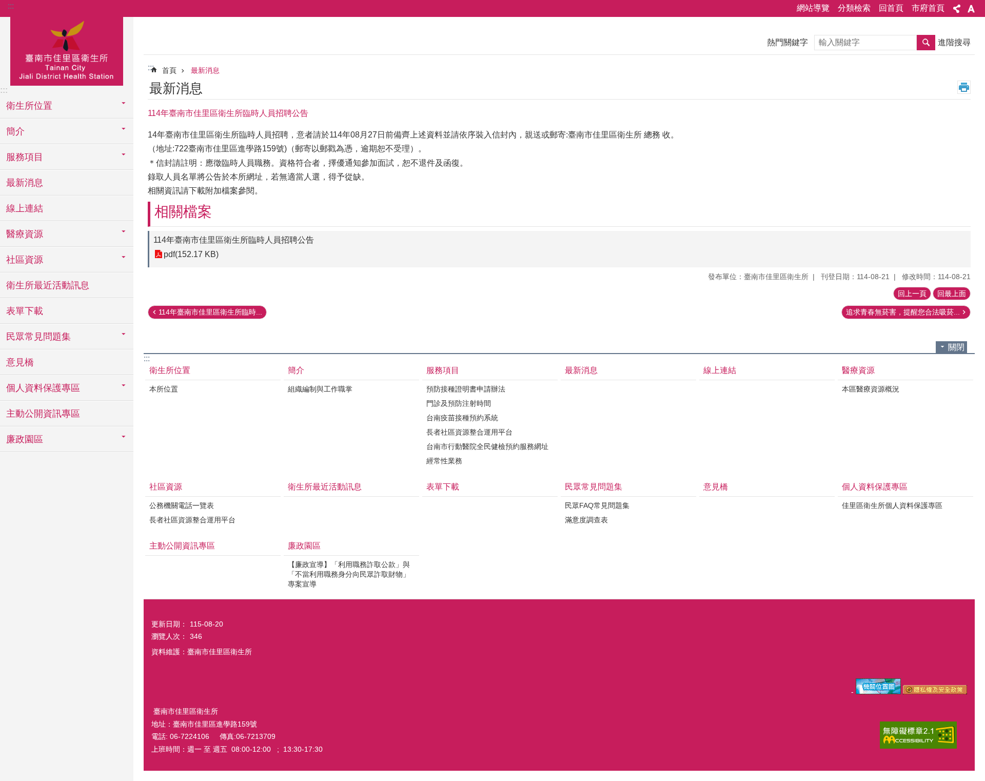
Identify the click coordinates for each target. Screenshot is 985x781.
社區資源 (165, 486)
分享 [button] (957, 9)
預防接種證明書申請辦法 (465, 389)
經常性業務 (444, 461)
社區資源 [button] (24, 260)
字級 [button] (971, 9)
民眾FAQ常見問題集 (597, 505)
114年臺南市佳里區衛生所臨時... (210, 312)
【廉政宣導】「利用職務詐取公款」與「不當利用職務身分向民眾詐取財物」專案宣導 (349, 574)
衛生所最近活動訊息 (47, 285)
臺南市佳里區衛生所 (66, 50)
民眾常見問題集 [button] (38, 336)
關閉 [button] (956, 347)
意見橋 (20, 362)
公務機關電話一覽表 (181, 505)
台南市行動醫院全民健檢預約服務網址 (487, 446)
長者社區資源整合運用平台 (469, 432)
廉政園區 (304, 545)
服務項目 (442, 370)
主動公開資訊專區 (43, 413)
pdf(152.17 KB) (191, 254)
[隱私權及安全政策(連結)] (935, 692)
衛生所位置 (169, 370)
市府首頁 (928, 8)
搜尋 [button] (926, 42)
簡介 (296, 370)
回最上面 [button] (951, 293)
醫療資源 (858, 370)
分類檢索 (854, 8)
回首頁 (891, 8)
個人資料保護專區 (875, 486)
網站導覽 (813, 8)
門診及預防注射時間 (458, 403)
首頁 (169, 70)
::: (11, 6)
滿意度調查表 (586, 520)
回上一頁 (912, 293)
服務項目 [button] (24, 157)
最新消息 (24, 183)
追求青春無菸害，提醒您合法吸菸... (903, 312)
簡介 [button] (15, 131)
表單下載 (24, 311)
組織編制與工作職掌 (320, 389)
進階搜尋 (954, 42)
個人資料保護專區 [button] (43, 388)
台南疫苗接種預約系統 (462, 418)
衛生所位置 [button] (29, 106)
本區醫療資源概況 (870, 389)
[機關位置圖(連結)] (878, 692)
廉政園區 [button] (24, 439)
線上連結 (24, 208)
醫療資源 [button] (24, 234)
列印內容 (964, 87)
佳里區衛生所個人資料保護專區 (892, 505)
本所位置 (163, 389)
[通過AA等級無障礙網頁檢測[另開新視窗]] (918, 735)
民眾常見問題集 (593, 486)
